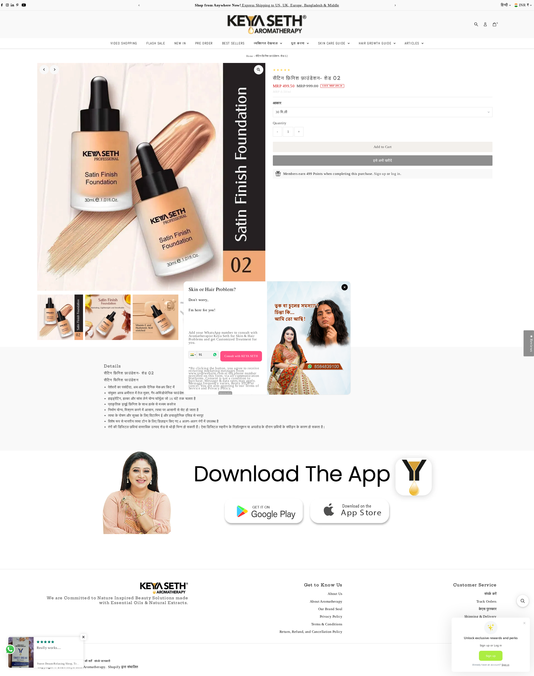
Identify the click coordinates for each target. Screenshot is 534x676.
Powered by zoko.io (225, 392)
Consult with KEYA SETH (241, 356)
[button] (193, 354)
